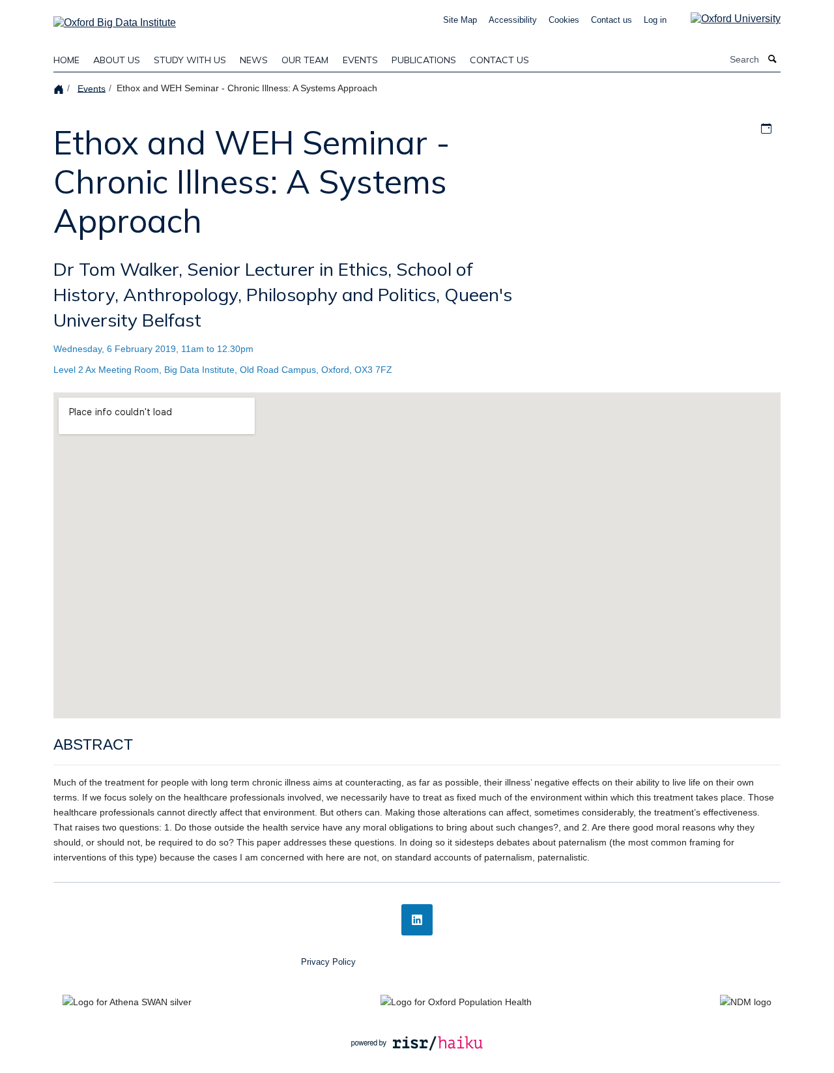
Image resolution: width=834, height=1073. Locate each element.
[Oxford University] (726, 18)
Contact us (611, 20)
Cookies (564, 20)
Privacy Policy (328, 962)
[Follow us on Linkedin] (417, 919)
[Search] (773, 60)
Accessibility (513, 20)
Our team (304, 60)
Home (66, 60)
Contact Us (499, 60)
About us (116, 60)
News (254, 60)
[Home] (60, 88)
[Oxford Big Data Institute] (114, 18)
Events (360, 60)
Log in (655, 20)
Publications (424, 60)
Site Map (460, 20)
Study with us (190, 60)
